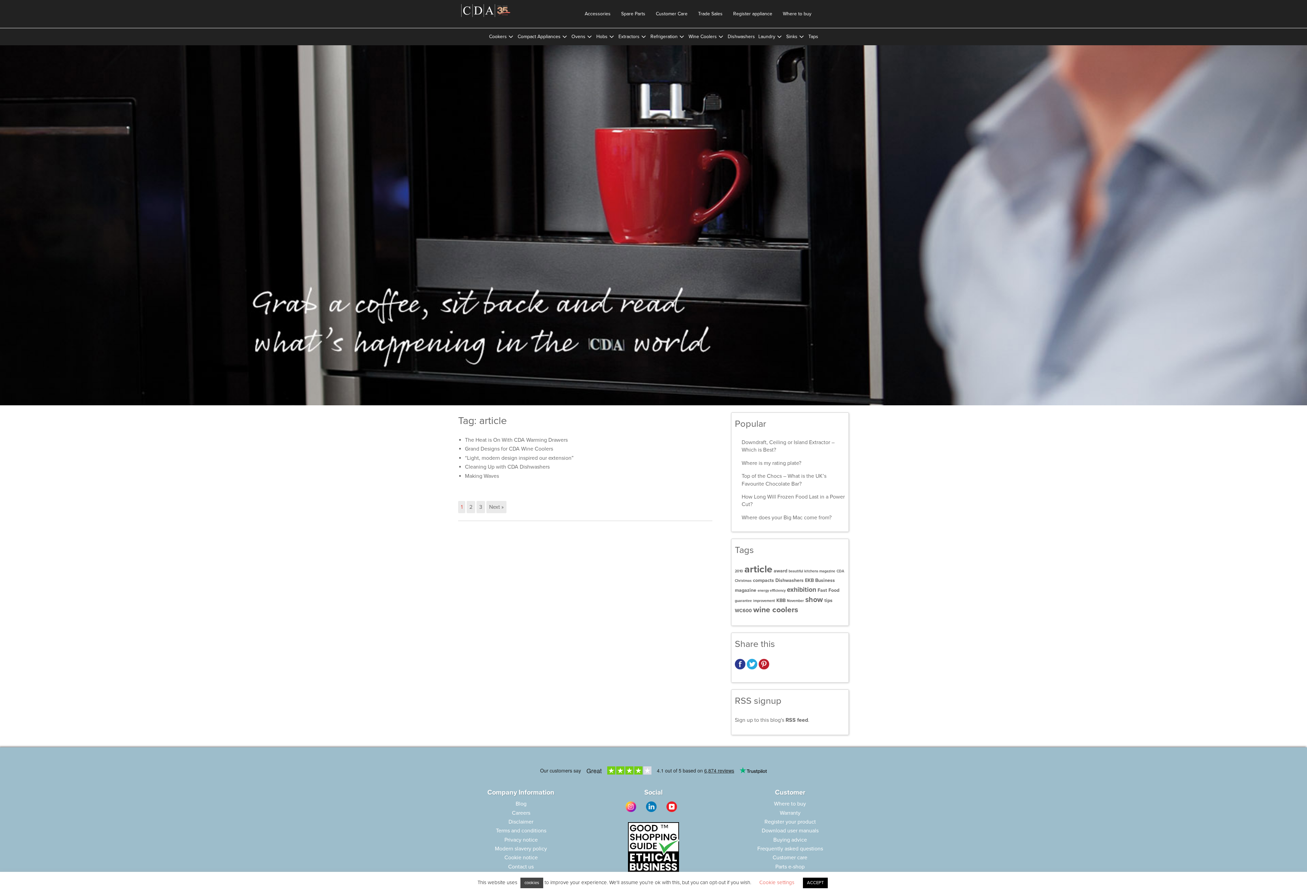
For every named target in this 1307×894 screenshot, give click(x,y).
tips (828, 600)
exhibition (801, 590)
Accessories (598, 14)
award (780, 571)
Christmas (743, 581)
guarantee (743, 601)
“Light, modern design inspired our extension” (519, 458)
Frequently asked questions (790, 848)
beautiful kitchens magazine (812, 571)
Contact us (521, 866)
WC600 (743, 611)
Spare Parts (633, 14)
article (758, 569)
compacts (763, 580)
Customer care (790, 857)
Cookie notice (521, 857)
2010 (739, 571)
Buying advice (790, 839)
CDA (840, 571)
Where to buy (797, 14)
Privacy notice (521, 839)
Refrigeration (664, 36)
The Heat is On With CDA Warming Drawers (516, 440)
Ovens (578, 36)
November (795, 601)
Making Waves (482, 476)
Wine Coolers (703, 36)
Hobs (602, 36)
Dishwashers (741, 36)
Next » (496, 507)
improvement (764, 601)
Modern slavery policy (521, 848)
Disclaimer (521, 821)
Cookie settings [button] (776, 882)
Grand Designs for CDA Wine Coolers (509, 448)
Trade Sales (710, 14)
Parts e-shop (790, 866)
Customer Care (672, 14)
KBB (781, 600)
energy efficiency (772, 590)
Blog (521, 803)
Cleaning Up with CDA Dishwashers (507, 467)
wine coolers (775, 610)
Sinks (791, 36)
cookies (532, 882)
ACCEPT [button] (815, 882)
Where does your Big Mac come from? (787, 517)
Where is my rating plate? (771, 463)
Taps (813, 36)
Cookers (498, 36)
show (814, 599)
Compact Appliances (539, 36)
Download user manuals (790, 830)
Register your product (790, 821)
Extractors (629, 36)
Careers (521, 813)
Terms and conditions (521, 830)
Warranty (790, 813)
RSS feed (797, 720)
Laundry (766, 36)
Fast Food (828, 590)
